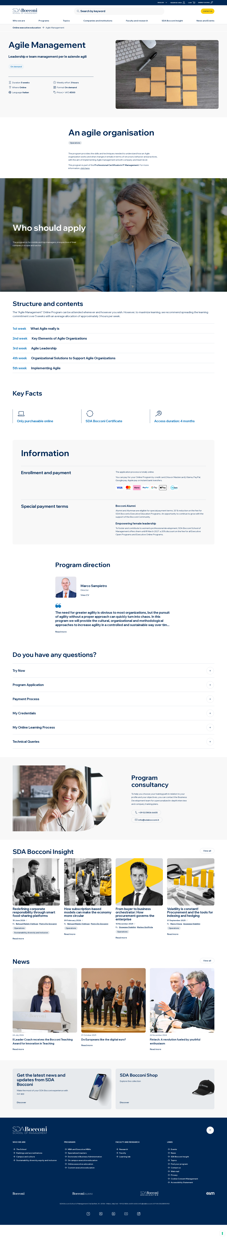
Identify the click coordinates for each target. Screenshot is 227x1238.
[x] (101, 1213)
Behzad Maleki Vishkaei (27, 924)
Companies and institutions (97, 20)
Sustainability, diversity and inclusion (31, 932)
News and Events (205, 20)
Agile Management (56, 1226)
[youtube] (126, 1213)
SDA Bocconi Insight (172, 20)
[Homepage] (30, 1130)
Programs (44, 20)
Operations (19, 928)
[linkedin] (113, 1213)
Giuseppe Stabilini (127, 927)
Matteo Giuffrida (145, 927)
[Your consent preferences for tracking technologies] (222, 1233)
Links (170, 1142)
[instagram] (138, 1213)
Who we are (19, 20)
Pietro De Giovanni (48, 924)
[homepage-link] (25, 11)
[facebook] (88, 1213)
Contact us (207, 11)
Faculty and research (137, 20)
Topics (66, 20)
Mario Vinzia (176, 924)
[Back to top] (210, 1130)
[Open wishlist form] (179, 1229)
